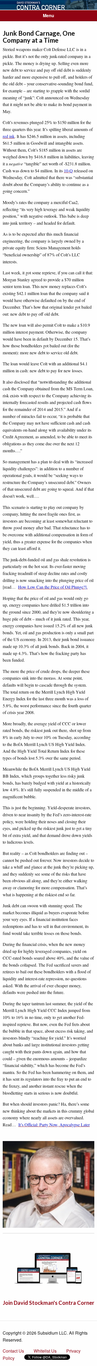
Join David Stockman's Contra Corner (48, 1302)
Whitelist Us (45, 1351)
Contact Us (13, 1351)
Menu (48, 15)
